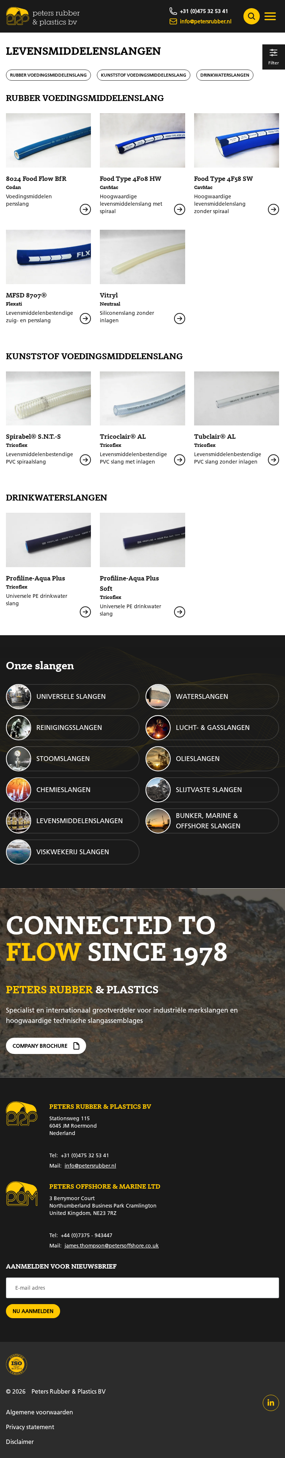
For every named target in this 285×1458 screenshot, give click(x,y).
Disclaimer (20, 1441)
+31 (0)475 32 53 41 (79, 1155)
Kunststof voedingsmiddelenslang (143, 75)
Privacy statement (30, 1427)
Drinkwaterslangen (224, 75)
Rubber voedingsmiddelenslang (48, 75)
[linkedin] (271, 1403)
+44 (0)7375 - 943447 (80, 1235)
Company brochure (40, 1046)
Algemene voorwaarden (39, 1412)
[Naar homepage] (43, 16)
